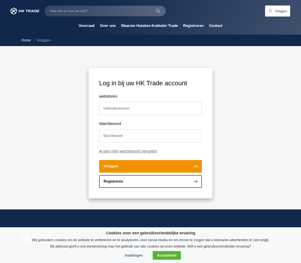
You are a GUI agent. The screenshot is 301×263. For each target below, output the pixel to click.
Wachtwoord (110, 123)
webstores (108, 96)
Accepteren (167, 255)
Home (26, 40)
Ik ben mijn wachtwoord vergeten (128, 151)
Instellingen (134, 255)
